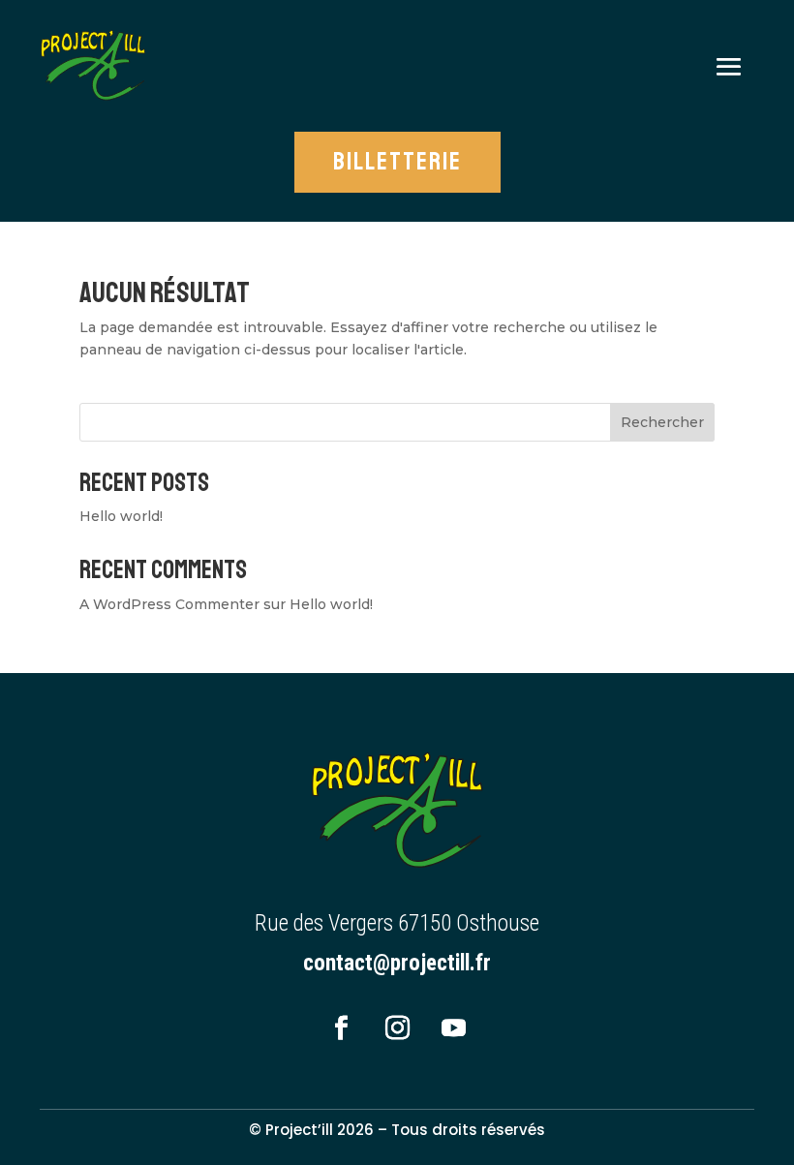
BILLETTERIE (397, 161)
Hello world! (121, 516)
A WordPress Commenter (169, 604)
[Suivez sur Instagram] (397, 1028)
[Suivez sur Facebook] (341, 1028)
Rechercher (662, 422)
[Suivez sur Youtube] (453, 1028)
